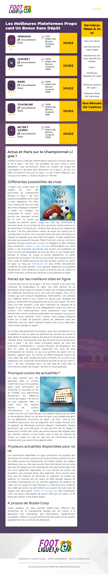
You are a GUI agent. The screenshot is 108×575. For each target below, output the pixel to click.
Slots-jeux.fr (37, 264)
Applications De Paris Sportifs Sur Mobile (92, 58)
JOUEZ (68, 43)
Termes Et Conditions (32, 559)
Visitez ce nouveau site (45, 491)
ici (28, 175)
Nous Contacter (79, 559)
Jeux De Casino (92, 41)
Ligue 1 (91, 67)
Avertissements (57, 559)
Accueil (96, 9)
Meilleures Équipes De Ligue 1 (92, 76)
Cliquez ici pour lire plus (37, 246)
